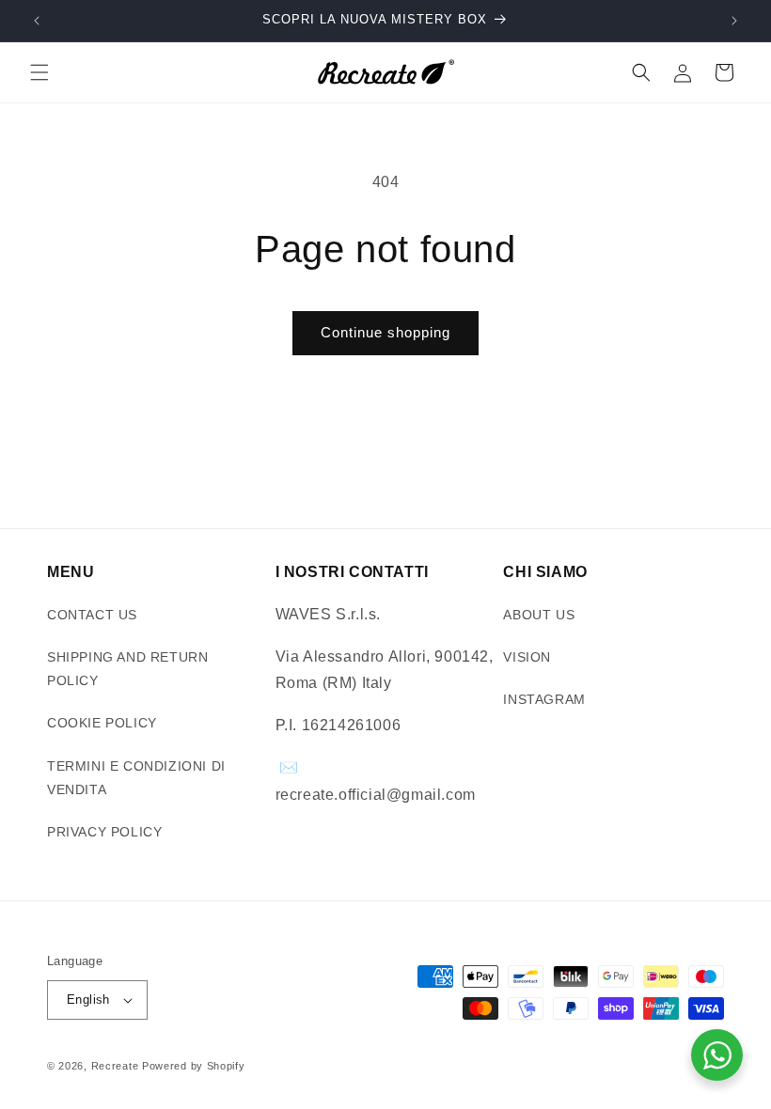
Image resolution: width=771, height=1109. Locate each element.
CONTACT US (92, 614)
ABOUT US (538, 614)
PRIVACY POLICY (104, 831)
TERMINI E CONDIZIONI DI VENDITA (136, 777)
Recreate (115, 1065)
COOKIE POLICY (102, 722)
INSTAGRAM (544, 699)
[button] (39, 72)
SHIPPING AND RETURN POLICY (127, 668)
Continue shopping (385, 332)
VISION (527, 656)
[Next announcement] (734, 20)
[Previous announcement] (36, 20)
